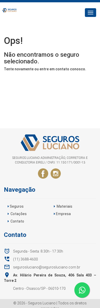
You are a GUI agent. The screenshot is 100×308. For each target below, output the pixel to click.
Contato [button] (17, 221)
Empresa (63, 214)
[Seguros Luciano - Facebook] (43, 173)
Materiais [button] (64, 206)
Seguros (17, 206)
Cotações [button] (19, 214)
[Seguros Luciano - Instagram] (56, 173)
